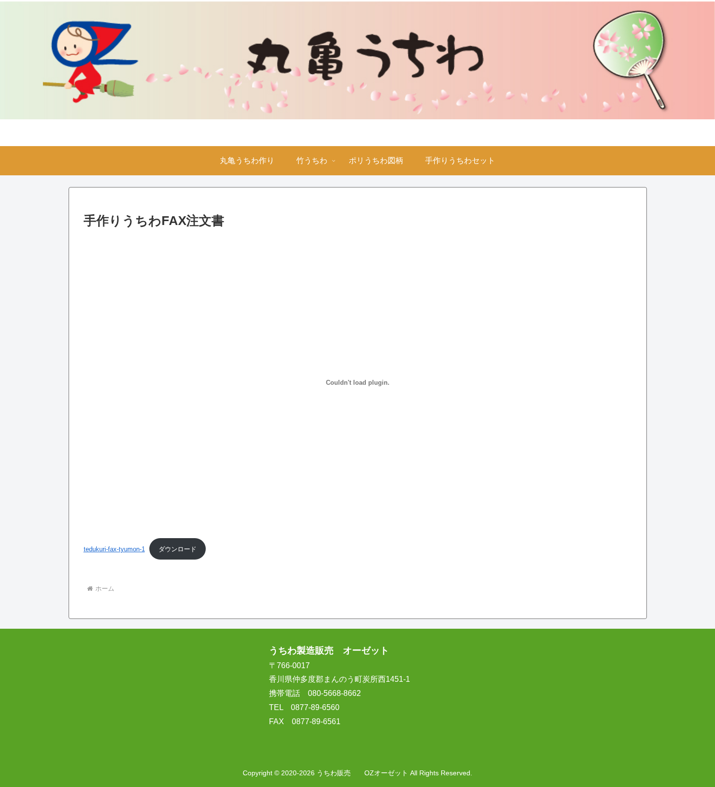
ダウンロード (178, 549)
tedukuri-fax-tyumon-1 (114, 549)
